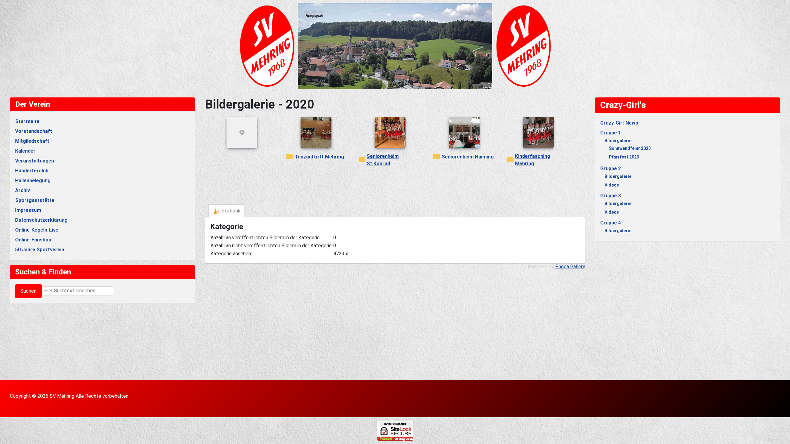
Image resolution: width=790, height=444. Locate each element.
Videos (612, 185)
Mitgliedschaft (32, 141)
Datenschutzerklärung (41, 220)
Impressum (28, 210)
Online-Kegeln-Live (36, 230)
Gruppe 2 (610, 168)
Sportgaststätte (34, 200)
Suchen (28, 291)
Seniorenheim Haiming (468, 157)
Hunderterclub (31, 171)
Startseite (27, 121)
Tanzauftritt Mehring (319, 157)
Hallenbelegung (33, 180)
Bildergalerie (618, 140)
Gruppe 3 (610, 196)
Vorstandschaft (33, 131)
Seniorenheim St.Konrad (383, 159)
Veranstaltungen (34, 161)
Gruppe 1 (610, 133)
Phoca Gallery (570, 266)
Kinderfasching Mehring (532, 159)
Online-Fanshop (33, 240)
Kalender (25, 151)
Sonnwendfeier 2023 (630, 148)
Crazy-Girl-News (619, 123)
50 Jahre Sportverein (39, 250)
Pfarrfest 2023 (624, 156)
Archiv (22, 190)
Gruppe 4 (610, 223)
